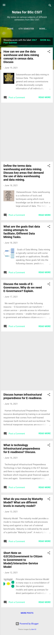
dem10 (33, 629)
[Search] (50, 5)
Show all (45, 40)
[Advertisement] (27, 132)
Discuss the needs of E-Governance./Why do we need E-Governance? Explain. (22, 287)
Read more (45, 97)
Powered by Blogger (29, 623)
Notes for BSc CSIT (27, 12)
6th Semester (26, 28)
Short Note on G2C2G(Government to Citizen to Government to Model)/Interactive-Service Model (22, 560)
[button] (49, 52)
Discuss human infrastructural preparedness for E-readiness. (22, 396)
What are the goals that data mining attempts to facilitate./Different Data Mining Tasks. (21, 232)
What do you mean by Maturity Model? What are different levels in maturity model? (23, 502)
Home (10, 28)
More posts (27, 613)
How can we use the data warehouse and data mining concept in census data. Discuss (21, 57)
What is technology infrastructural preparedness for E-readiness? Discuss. (21, 448)
